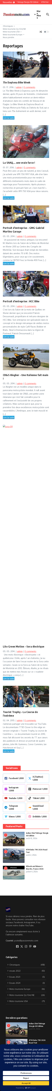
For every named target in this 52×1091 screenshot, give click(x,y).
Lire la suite (8, 118)
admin (19, 87)
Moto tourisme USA (11, 32)
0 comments (29, 87)
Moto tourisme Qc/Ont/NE (14, 29)
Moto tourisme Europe (12, 34)
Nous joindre (8, 37)
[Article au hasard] (41, 32)
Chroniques (8, 26)
